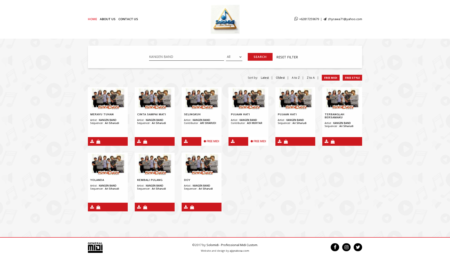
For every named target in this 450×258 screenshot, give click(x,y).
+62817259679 (309, 19)
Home (92, 19)
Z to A (311, 78)
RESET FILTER (287, 57)
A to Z (296, 78)
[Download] (185, 142)
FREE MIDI (330, 77)
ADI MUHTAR (254, 123)
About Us (108, 19)
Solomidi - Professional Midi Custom (231, 245)
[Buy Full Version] (97, 142)
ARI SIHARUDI (208, 123)
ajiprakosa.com (239, 250)
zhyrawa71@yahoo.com (345, 19)
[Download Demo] (91, 142)
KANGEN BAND (107, 120)
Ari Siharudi (112, 123)
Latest (265, 78)
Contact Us (128, 19)
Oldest (280, 78)
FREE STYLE (352, 77)
